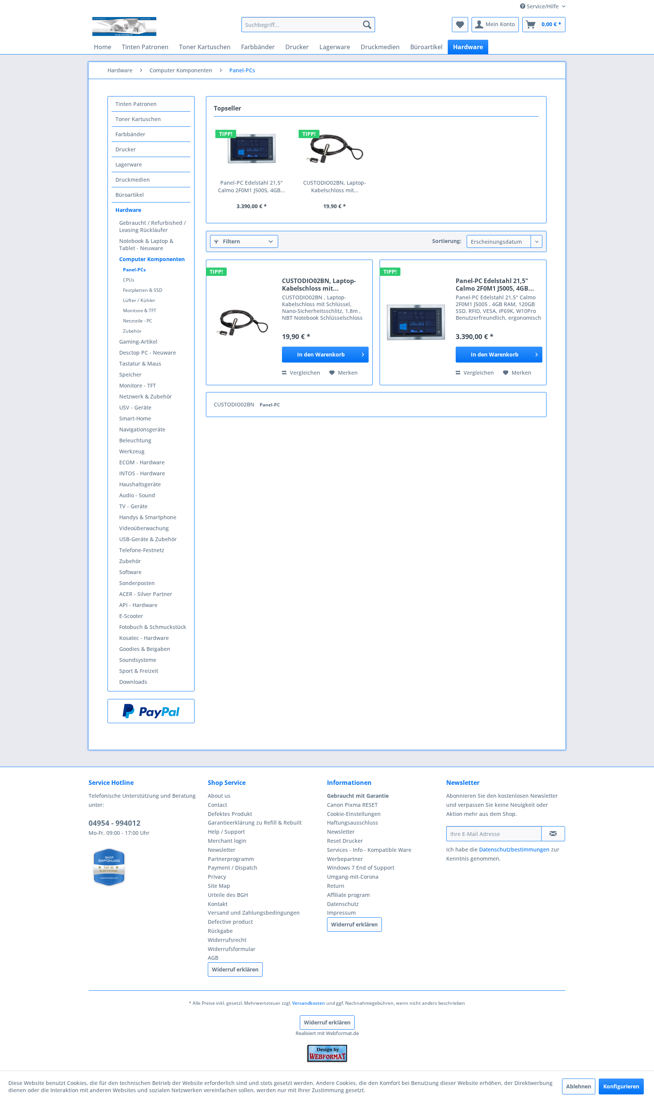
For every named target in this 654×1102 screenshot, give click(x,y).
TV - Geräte (133, 506)
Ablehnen (578, 1086)
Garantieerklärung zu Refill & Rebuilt (255, 822)
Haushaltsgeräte (140, 484)
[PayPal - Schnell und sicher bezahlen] (151, 711)
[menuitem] (308, 24)
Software (130, 572)
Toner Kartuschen (138, 119)
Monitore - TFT (137, 385)
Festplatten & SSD (142, 290)
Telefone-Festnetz (141, 550)
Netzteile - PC (137, 321)
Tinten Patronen (136, 103)
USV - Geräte (135, 407)
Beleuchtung (135, 440)
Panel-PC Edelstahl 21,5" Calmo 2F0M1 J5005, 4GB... (251, 186)
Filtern (230, 241)
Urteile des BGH (228, 894)
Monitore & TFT (139, 310)
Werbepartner (345, 858)
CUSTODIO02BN (235, 404)
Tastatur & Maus (140, 363)
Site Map (219, 885)
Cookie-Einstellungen (354, 813)
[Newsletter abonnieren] (553, 833)
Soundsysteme (137, 659)
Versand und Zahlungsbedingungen (254, 912)
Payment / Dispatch (232, 867)
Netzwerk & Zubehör (145, 396)
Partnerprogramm (231, 858)
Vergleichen (304, 372)
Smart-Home (135, 418)
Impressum (341, 912)
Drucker (125, 149)
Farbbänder (130, 134)
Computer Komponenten (152, 259)
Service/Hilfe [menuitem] (542, 6)
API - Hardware (138, 605)
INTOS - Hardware (142, 473)
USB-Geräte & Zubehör (148, 539)
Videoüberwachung (144, 528)
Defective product (230, 921)
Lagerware (128, 164)
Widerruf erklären (235, 969)
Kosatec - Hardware (144, 637)
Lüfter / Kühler (139, 300)
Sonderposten (137, 583)
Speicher (130, 374)
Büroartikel (129, 194)
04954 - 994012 (114, 823)
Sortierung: (446, 240)
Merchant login (227, 840)
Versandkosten (308, 1003)
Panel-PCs (134, 269)
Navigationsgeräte (142, 429)
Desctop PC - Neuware (147, 352)
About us (219, 795)
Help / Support (226, 831)
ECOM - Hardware (142, 462)
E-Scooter (131, 615)
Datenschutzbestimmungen (514, 849)
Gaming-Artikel (138, 341)
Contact (217, 804)
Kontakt (217, 903)
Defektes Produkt (230, 813)
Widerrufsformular (231, 949)
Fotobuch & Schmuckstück (152, 626)
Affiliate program (348, 894)
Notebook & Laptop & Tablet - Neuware (146, 244)
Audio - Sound (137, 495)
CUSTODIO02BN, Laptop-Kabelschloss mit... (334, 186)
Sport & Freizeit (138, 670)
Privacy (217, 876)
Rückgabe (220, 930)
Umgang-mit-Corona (352, 876)
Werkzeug (132, 451)
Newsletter (221, 849)
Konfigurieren (621, 1086)
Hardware (128, 209)
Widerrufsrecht (227, 939)
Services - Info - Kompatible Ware (369, 849)
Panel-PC (270, 405)
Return (335, 885)
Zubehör (132, 331)
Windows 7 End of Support (360, 867)
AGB (213, 957)
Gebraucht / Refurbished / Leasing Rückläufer (152, 226)
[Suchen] (367, 24)
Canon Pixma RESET (352, 804)
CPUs (128, 280)
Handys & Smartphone (147, 517)
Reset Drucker (345, 840)
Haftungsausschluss (352, 822)
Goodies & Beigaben (144, 648)
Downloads (133, 681)
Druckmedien (132, 179)
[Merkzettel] (460, 24)
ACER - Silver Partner (145, 594)
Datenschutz (343, 903)
